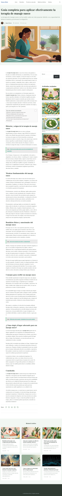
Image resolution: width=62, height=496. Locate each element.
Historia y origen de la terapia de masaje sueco (16, 112)
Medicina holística (42, 2)
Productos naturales (31, 2)
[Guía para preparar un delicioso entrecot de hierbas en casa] (51, 154)
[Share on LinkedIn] (12, 407)
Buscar (43, 74)
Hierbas (50, 2)
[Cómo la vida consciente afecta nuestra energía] (51, 94)
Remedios (21, 2)
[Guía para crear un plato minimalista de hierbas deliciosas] (51, 123)
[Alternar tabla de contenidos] (35, 111)
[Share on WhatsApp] (15, 407)
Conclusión (9, 120)
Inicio (16, 2)
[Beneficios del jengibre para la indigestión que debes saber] (51, 108)
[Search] (60, 2)
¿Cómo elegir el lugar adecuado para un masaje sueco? (18, 119)
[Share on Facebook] (6, 407)
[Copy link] (17, 407)
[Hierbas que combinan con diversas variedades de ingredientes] (51, 139)
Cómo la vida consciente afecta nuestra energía (50, 100)
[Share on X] (9, 407)
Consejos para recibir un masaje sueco (14, 117)
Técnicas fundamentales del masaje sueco (15, 114)
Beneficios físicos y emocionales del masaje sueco (17, 115)
